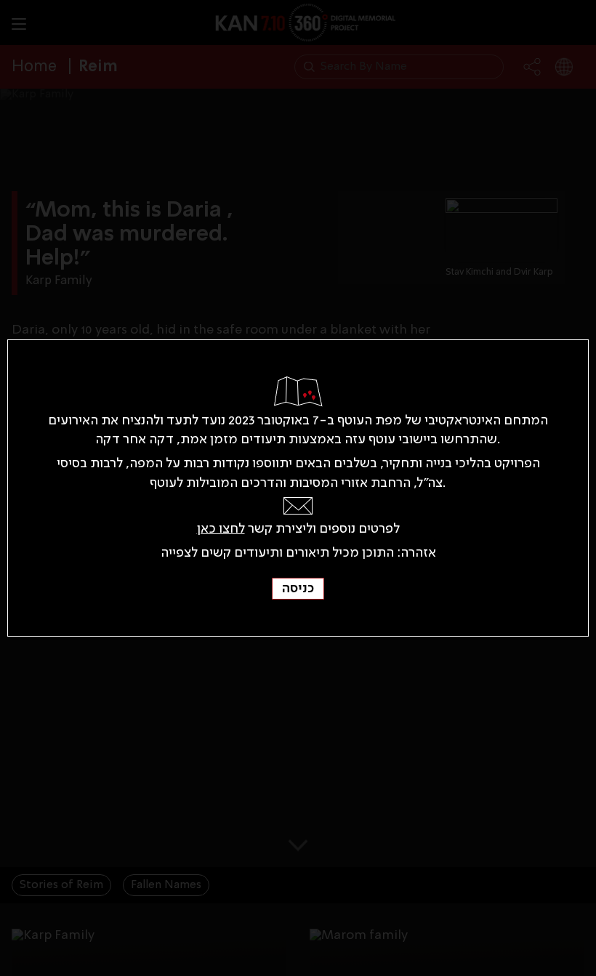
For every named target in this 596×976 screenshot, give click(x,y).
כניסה (298, 588)
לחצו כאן (221, 529)
